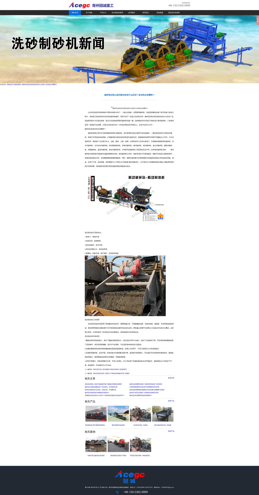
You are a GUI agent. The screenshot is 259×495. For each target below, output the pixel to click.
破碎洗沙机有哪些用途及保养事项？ (141, 395)
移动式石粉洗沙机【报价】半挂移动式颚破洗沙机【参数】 (111, 373)
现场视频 (160, 12)
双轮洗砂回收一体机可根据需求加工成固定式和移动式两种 (103, 384)
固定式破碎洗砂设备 (118, 425)
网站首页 (75, 12)
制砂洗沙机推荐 (174, 12)
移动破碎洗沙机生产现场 (118, 455)
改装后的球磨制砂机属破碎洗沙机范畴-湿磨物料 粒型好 (147, 390)
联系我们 (145, 12)
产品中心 (103, 12)
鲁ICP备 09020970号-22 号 (93, 487)
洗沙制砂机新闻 (117, 12)
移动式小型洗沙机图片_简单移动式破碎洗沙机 (144, 392)
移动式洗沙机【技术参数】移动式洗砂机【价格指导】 (110, 369)
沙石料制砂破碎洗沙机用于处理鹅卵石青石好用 (144, 387)
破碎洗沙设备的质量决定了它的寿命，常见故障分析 (101, 387)
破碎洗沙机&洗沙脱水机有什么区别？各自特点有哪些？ (39, 84)
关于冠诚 (89, 12)
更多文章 (171, 378)
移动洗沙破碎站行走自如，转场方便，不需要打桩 (100, 390)
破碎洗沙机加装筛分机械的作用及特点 (97, 392)
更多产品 (171, 401)
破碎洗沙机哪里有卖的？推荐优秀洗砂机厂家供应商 (146, 384)
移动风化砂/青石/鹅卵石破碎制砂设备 (97, 425)
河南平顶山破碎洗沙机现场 (96, 455)
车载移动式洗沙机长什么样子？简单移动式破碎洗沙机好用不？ (105, 395)
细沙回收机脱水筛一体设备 (162, 425)
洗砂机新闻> (17, 84)
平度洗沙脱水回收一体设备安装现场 (141, 455)
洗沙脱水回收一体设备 (140, 425)
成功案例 (131, 12)
